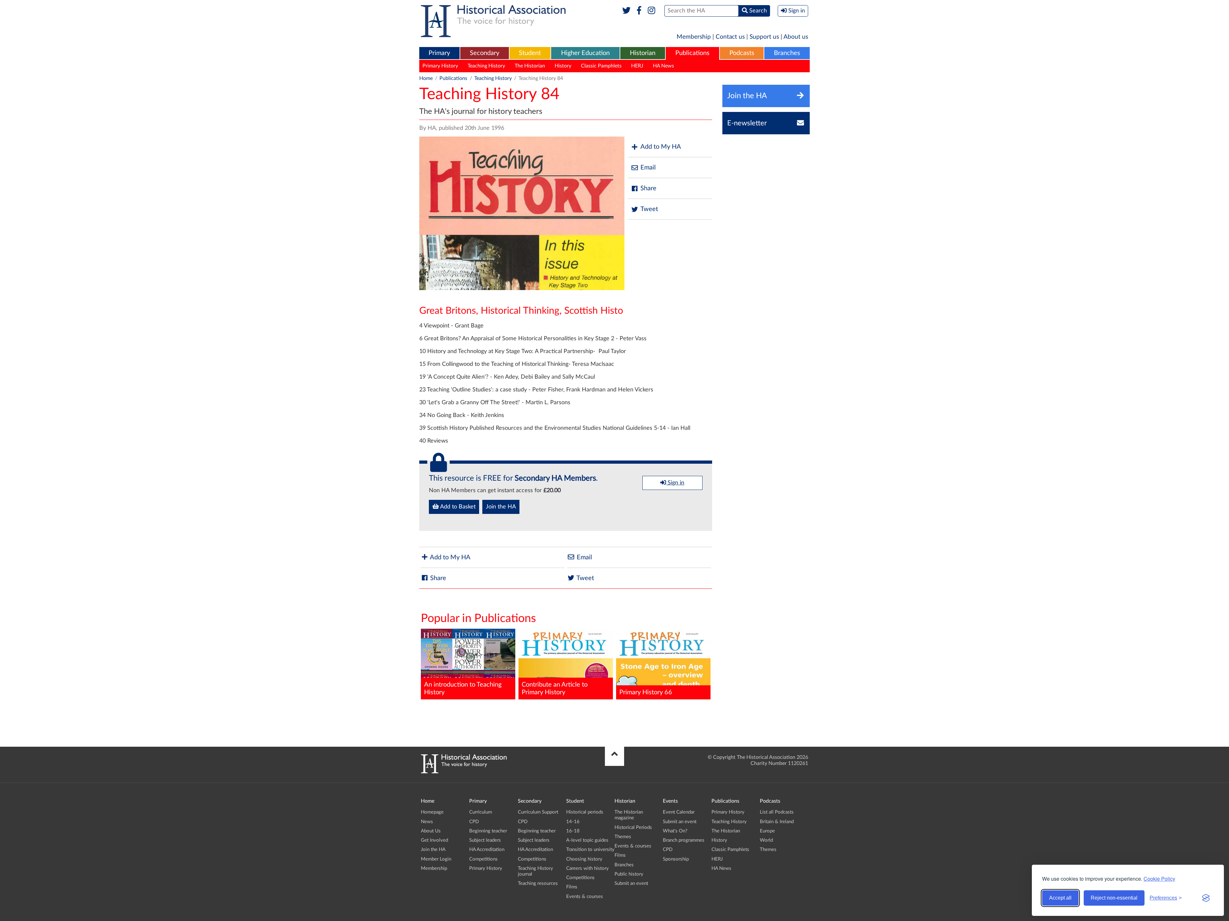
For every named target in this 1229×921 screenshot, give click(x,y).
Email (648, 167)
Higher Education (585, 53)
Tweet (649, 209)
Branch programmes (683, 840)
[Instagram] (652, 11)
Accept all (1060, 898)
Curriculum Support (538, 812)
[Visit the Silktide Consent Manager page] (1206, 898)
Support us (764, 37)
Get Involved (434, 840)
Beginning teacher (488, 831)
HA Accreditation (486, 849)
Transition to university (590, 849)
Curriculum (480, 812)
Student (530, 53)
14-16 (573, 821)
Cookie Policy (1159, 878)
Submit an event (631, 883)
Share (648, 188)
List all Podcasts (777, 812)
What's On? (675, 831)
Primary (439, 53)
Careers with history (587, 868)
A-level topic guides (587, 840)
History (563, 65)
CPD (474, 821)
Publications (692, 53)
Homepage (432, 812)
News (427, 821)
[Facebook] (639, 11)
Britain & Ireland (777, 821)
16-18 (573, 831)
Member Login (436, 859)
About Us (431, 831)
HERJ (637, 65)
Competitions (483, 859)
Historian (642, 53)
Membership (694, 37)
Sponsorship (676, 859)
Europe (767, 831)
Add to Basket (457, 507)
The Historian (530, 65)
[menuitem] (439, 53)
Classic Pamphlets (601, 65)
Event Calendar (679, 812)
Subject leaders (485, 840)
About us (795, 37)
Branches (787, 53)
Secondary (484, 53)
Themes (622, 836)
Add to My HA (660, 147)
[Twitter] (626, 11)
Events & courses (584, 896)
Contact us (730, 37)
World (766, 840)
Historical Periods (633, 827)
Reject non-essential (1114, 898)
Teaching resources (538, 883)
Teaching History (486, 65)
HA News (663, 65)
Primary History (440, 65)
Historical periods (584, 812)
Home (426, 78)
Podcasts (741, 53)
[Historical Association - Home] (464, 771)
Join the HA (501, 507)
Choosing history (584, 859)
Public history (628, 874)
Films (571, 887)
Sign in (675, 483)
